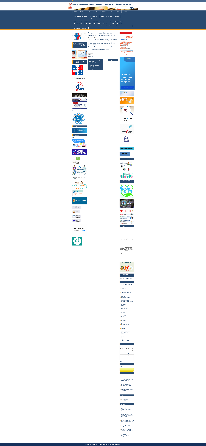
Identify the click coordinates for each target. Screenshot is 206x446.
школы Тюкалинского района (126, 437)
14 (128, 353)
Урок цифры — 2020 (113, 60)
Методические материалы (126, 302)
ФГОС (122, 337)
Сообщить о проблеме (127, 87)
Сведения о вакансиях (125, 329)
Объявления (123, 312)
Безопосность (123, 288)
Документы (82, 11)
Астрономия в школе (125, 287)
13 (126, 353)
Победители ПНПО (124, 319)
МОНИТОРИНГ (123, 304)
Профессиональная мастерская (97, 18)
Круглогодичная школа (125, 300)
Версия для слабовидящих (125, 32)
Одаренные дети (124, 313)
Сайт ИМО (123, 428)
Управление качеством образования (104, 11)
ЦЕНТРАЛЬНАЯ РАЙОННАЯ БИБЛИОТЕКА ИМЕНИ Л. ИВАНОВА (126, 435)
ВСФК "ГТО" (123, 291)
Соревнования (123, 333)
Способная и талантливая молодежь (126, 278)
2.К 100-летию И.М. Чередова (126, 284)
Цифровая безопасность (125, 339)
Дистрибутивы (123, 398)
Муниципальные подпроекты (126, 306)
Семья (90, 14)
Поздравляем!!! (123, 320)
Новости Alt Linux (124, 400)
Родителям (123, 328)
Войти (121, 366)
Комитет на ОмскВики (125, 406)
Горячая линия (123, 293)
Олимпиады (76, 14)
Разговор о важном (125, 14)
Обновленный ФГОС (94, 16)
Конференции (123, 298)
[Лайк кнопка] (89, 54)
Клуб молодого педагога (125, 297)
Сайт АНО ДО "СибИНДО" (125, 384)
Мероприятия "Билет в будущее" (127, 301)
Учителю (122, 336)
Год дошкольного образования (80, 28)
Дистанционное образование (100, 14)
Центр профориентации (125, 391)
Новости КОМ (123, 408)
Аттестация (117, 11)
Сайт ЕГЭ (122, 426)
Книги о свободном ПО (125, 399)
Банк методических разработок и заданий (110, 16)
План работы (91, 11)
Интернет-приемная (114, 14)
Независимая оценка (124, 308)
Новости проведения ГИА (125, 311)
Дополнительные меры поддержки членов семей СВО (97, 23)
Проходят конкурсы (124, 325)
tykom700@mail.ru (86, 0)
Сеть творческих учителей (126, 385)
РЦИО (122, 424)
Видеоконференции (124, 289)
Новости (125, 11)
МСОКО (122, 305)
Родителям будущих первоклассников (82, 21)
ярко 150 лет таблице (125, 340)
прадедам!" (123, 321)
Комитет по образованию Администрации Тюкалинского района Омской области (102, 4)
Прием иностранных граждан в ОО (123, 25)
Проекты (84, 14)
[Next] (84, 54)
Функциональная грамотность (80, 16)
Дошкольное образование (98, 21)
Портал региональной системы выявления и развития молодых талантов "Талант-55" (127, 379)
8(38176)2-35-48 (77, 0)
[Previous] (74, 54)
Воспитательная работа (117, 23)
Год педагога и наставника (112, 18)
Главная (75, 11)
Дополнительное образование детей (115, 21)
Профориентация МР (125, 324)
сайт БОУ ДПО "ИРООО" (125, 425)
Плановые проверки (124, 317)
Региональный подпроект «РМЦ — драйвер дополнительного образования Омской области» (94, 25)
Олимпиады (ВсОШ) (124, 315)
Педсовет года (123, 316)
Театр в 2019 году (124, 335)
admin (96, 37)
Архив (122, 285)
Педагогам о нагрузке (78, 23)
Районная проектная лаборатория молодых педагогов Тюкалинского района (127, 421)
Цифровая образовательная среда (81, 18)
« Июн (121, 361)
